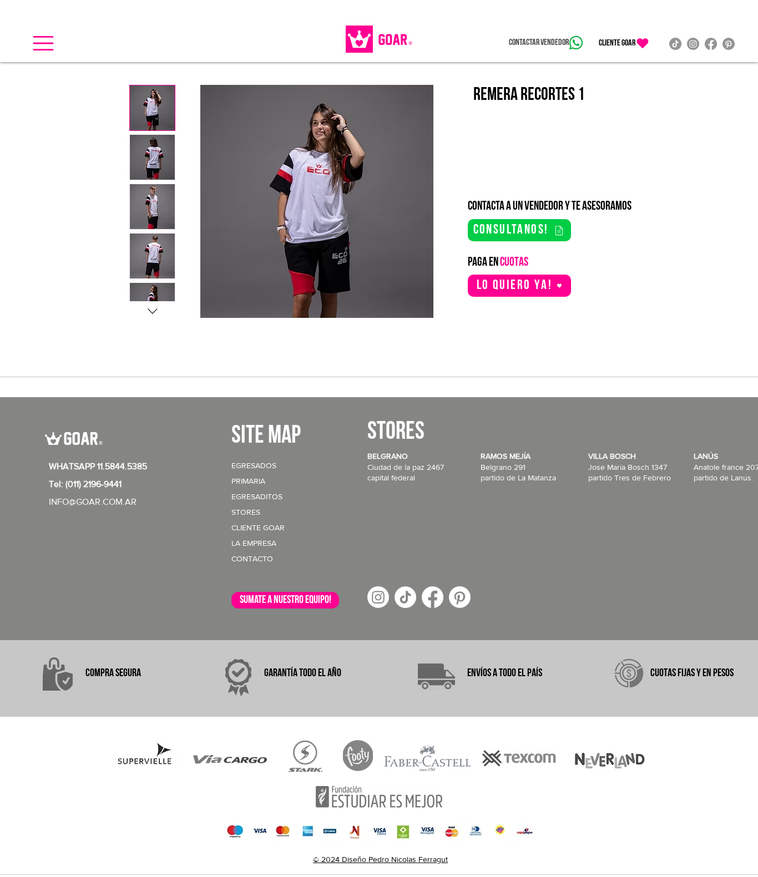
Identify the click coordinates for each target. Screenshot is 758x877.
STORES (245, 512)
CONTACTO (252, 558)
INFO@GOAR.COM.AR (93, 501)
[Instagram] (693, 44)
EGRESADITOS (256, 496)
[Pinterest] (728, 44)
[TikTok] (675, 44)
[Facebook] (711, 44)
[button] (43, 43)
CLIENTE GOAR (258, 527)
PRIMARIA (248, 480)
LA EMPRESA (253, 543)
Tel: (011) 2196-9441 (85, 484)
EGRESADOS (253, 465)
